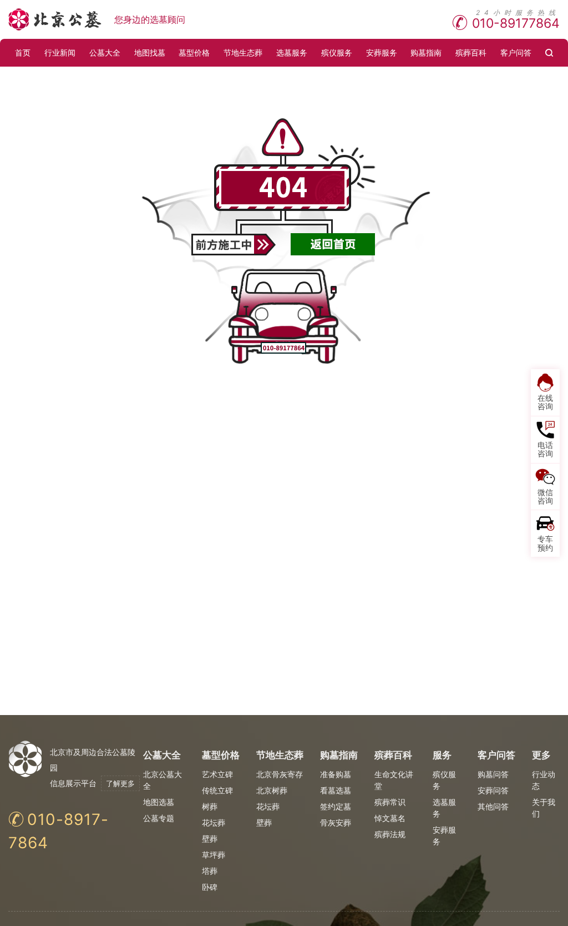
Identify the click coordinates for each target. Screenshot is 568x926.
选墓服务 (291, 52)
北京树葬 (271, 790)
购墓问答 (493, 774)
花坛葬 (213, 822)
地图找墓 (149, 52)
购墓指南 (426, 52)
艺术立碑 (217, 774)
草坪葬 (213, 854)
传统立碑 (217, 790)
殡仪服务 (336, 52)
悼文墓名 (389, 818)
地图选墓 (158, 802)
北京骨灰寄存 (279, 774)
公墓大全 (104, 52)
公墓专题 (158, 818)
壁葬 (209, 838)
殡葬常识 (389, 802)
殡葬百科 (470, 52)
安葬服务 (381, 52)
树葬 (209, 806)
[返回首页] (333, 244)
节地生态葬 (243, 52)
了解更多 (120, 783)
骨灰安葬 (335, 822)
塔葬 (209, 870)
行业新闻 (59, 52)
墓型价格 (194, 52)
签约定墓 (335, 806)
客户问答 (515, 52)
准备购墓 (335, 774)
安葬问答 (493, 790)
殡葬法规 (389, 834)
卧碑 (209, 887)
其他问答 (493, 806)
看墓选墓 (335, 790)
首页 (23, 52)
